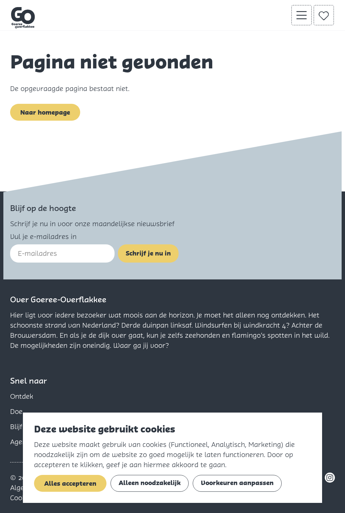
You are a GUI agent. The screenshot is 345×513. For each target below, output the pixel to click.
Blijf (16, 426)
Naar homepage (45, 112)
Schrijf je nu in (148, 253)
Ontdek (21, 396)
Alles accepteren (70, 483)
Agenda (22, 441)
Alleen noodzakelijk (150, 483)
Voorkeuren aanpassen (237, 483)
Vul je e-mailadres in (43, 236)
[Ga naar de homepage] (23, 17)
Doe (16, 411)
